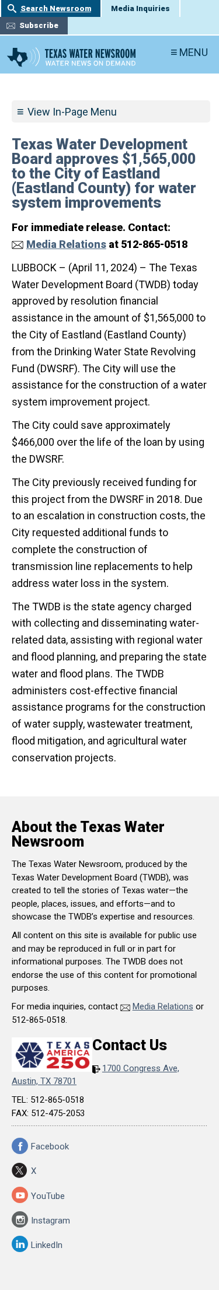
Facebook (50, 1146)
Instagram (50, 1220)
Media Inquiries (140, 8)
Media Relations (66, 244)
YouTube (48, 1196)
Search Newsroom (55, 8)
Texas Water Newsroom (71, 57)
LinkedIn (46, 1245)
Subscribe (38, 25)
